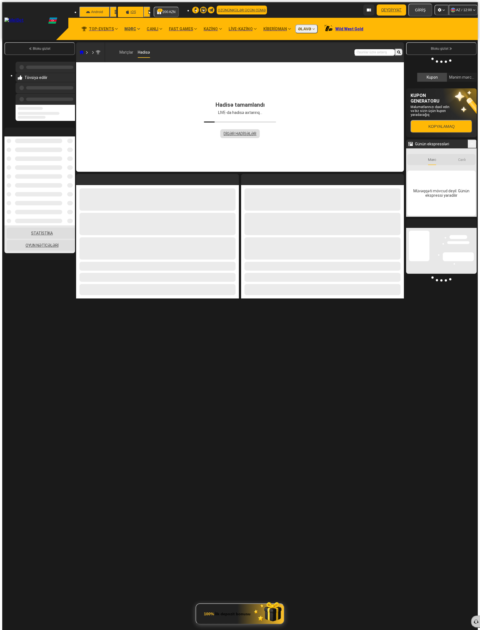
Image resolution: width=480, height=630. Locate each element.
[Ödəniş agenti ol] (368, 10)
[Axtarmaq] (399, 52)
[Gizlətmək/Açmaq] (472, 227)
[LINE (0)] (81, 52)
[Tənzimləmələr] (441, 10)
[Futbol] (92, 52)
